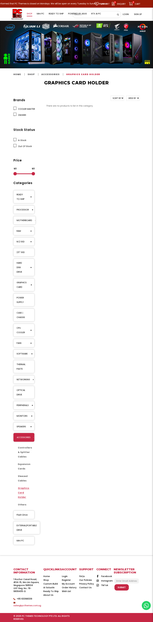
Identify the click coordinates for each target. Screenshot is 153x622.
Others (22, 504)
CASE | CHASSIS (21, 315)
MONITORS (22, 415)
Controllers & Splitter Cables (25, 452)
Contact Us (85, 587)
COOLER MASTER (26, 108)
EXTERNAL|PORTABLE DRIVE (27, 527)
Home (17, 74)
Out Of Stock (24, 146)
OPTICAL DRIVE (21, 392)
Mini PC (20, 540)
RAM (19, 230)
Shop (31, 74)
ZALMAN (21, 114)
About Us (48, 595)
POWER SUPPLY (20, 300)
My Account (68, 583)
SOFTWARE (22, 353)
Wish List (66, 591)
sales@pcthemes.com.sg (27, 605)
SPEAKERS (21, 426)
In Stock (21, 140)
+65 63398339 (24, 598)
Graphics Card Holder (83, 74)
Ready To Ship (51, 591)
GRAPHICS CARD (22, 285)
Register (66, 580)
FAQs (82, 576)
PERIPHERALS (23, 405)
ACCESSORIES (50, 74)
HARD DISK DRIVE (19, 267)
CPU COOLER (21, 330)
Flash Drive (22, 514)
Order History (69, 587)
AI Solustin (49, 587)
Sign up (138, 14)
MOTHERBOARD (24, 220)
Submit (122, 587)
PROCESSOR (23, 209)
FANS (19, 343)
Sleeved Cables (23, 478)
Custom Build (50, 583)
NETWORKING (23, 379)
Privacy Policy (86, 583)
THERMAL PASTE (21, 366)
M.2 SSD (21, 241)
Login (126, 14)
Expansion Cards (24, 466)
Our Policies (85, 580)
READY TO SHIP (21, 197)
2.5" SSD (21, 252)
